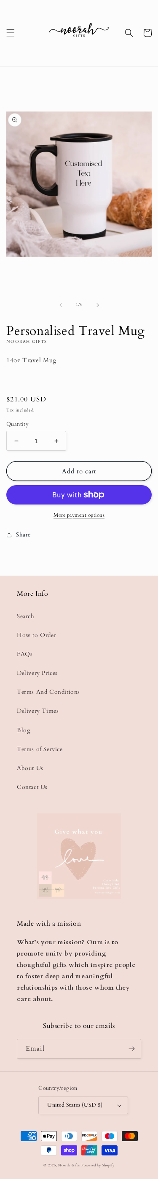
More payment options (79, 515)
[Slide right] (97, 305)
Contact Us (32, 787)
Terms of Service (40, 749)
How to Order (36, 635)
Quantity (17, 424)
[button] (10, 33)
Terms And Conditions (48, 692)
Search (26, 616)
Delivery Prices (37, 673)
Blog (23, 730)
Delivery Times (38, 711)
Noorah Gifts (69, 1165)
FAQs (24, 654)
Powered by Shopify (98, 1165)
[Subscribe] (131, 1049)
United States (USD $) (74, 1105)
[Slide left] (60, 305)
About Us (30, 768)
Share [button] (23, 535)
